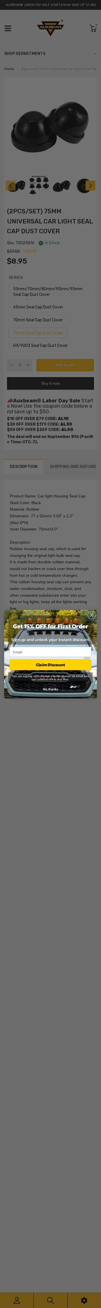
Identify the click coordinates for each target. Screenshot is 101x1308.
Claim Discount (50, 664)
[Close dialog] (91, 615)
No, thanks (50, 688)
